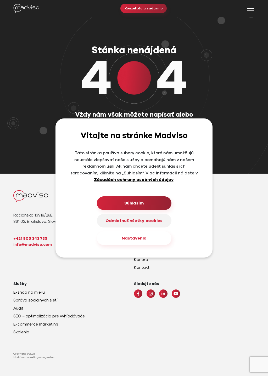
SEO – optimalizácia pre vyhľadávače (49, 316)
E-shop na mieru (29, 292)
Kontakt (141, 267)
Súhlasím (134, 203)
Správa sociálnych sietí (35, 300)
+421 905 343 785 (30, 238)
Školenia (21, 332)
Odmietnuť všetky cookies (134, 221)
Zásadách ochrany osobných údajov (134, 180)
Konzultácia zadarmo (144, 8)
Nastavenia (134, 238)
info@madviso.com (32, 244)
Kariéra (141, 259)
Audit (18, 308)
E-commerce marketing (35, 324)
